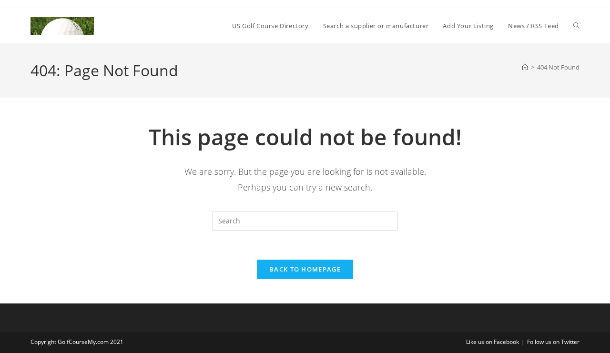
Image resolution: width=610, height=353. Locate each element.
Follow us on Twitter (553, 342)
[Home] (525, 67)
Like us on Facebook (492, 342)
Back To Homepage (305, 269)
